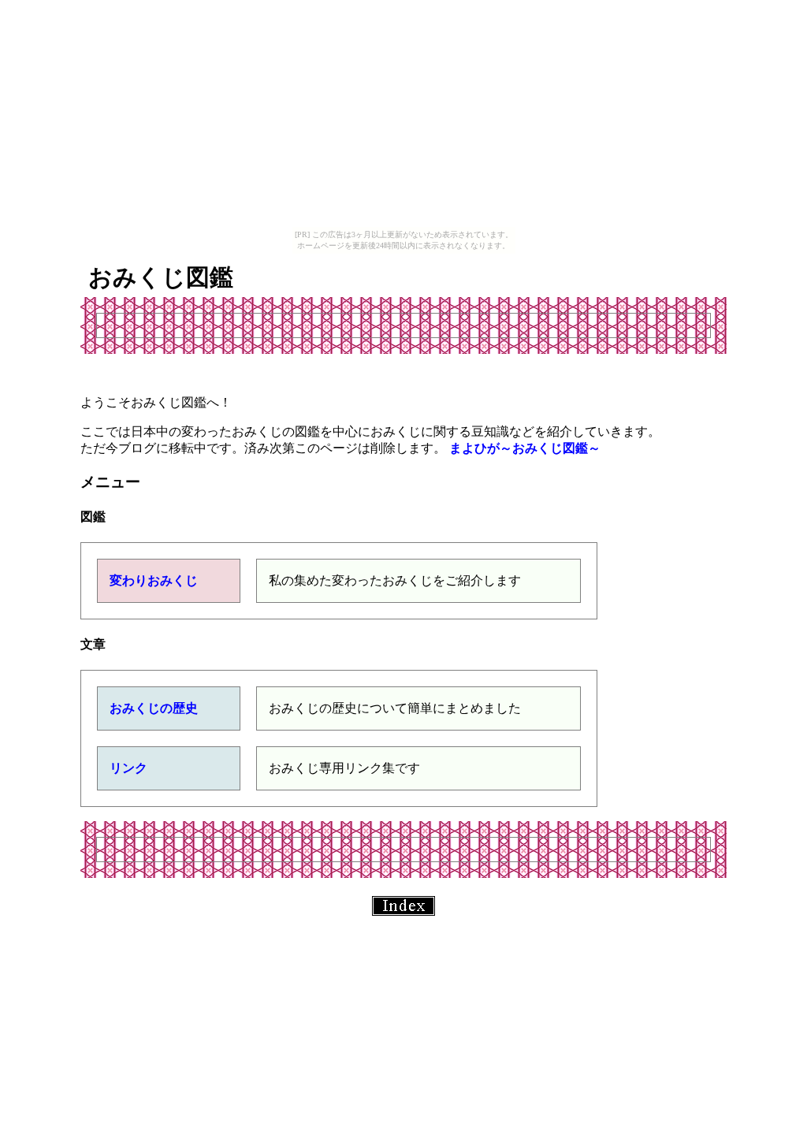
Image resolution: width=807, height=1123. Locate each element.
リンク (128, 768)
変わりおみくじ (154, 580)
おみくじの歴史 (154, 708)
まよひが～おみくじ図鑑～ (525, 448)
